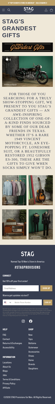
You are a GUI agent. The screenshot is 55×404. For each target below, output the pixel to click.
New (30, 334)
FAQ (4, 334)
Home (31, 360)
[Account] (46, 10)
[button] (46, 3)
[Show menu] (3, 10)
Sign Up (46, 288)
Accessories (34, 351)
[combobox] (7, 302)
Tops (30, 339)
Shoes (31, 355)
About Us (7, 366)
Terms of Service (23, 315)
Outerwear (33, 347)
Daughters (33, 368)
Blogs (5, 370)
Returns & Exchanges (12, 343)
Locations (7, 362)
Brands (31, 364)
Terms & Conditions (11, 379)
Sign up (48, 302)
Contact (6, 339)
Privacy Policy (9, 383)
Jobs (5, 375)
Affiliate (6, 387)
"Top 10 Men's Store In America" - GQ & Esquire (27, 3)
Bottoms (32, 343)
